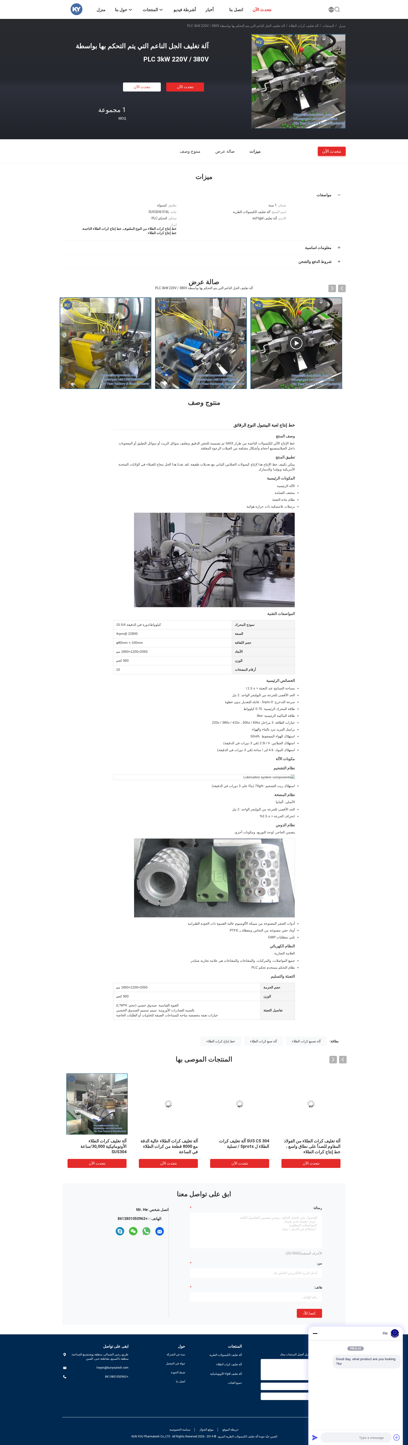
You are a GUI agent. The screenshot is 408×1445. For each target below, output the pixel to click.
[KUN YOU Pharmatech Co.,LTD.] (76, 9)
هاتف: (318, 1287)
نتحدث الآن (185, 87)
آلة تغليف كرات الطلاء (304, 26)
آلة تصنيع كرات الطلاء (306, 1041)
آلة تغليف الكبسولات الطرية (225, 1355)
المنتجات (328, 26)
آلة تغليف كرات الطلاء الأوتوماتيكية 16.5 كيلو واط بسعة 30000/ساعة (98, 1146)
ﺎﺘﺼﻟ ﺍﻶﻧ (309, 1313)
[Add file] (396, 1437)
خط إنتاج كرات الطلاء (220, 1041)
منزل (342, 26)
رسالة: (317, 1208)
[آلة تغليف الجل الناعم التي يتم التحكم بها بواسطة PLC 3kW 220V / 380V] (298, 81)
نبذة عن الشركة (176, 1354)
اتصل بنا (180, 1381)
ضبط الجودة (178, 1372)
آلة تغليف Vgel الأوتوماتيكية (226, 1373)
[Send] (315, 1437)
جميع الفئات (235, 1382)
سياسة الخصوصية (180, 1429)
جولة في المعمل (175, 1363)
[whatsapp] (146, 1231)
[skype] (120, 1231)
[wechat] (133, 1231)
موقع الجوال (206, 1429)
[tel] (111, 1231)
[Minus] (315, 1333)
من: (319, 1263)
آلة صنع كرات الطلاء (263, 1041)
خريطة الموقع (230, 1429)
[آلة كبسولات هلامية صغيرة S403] (201, 343)
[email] (159, 1231)
